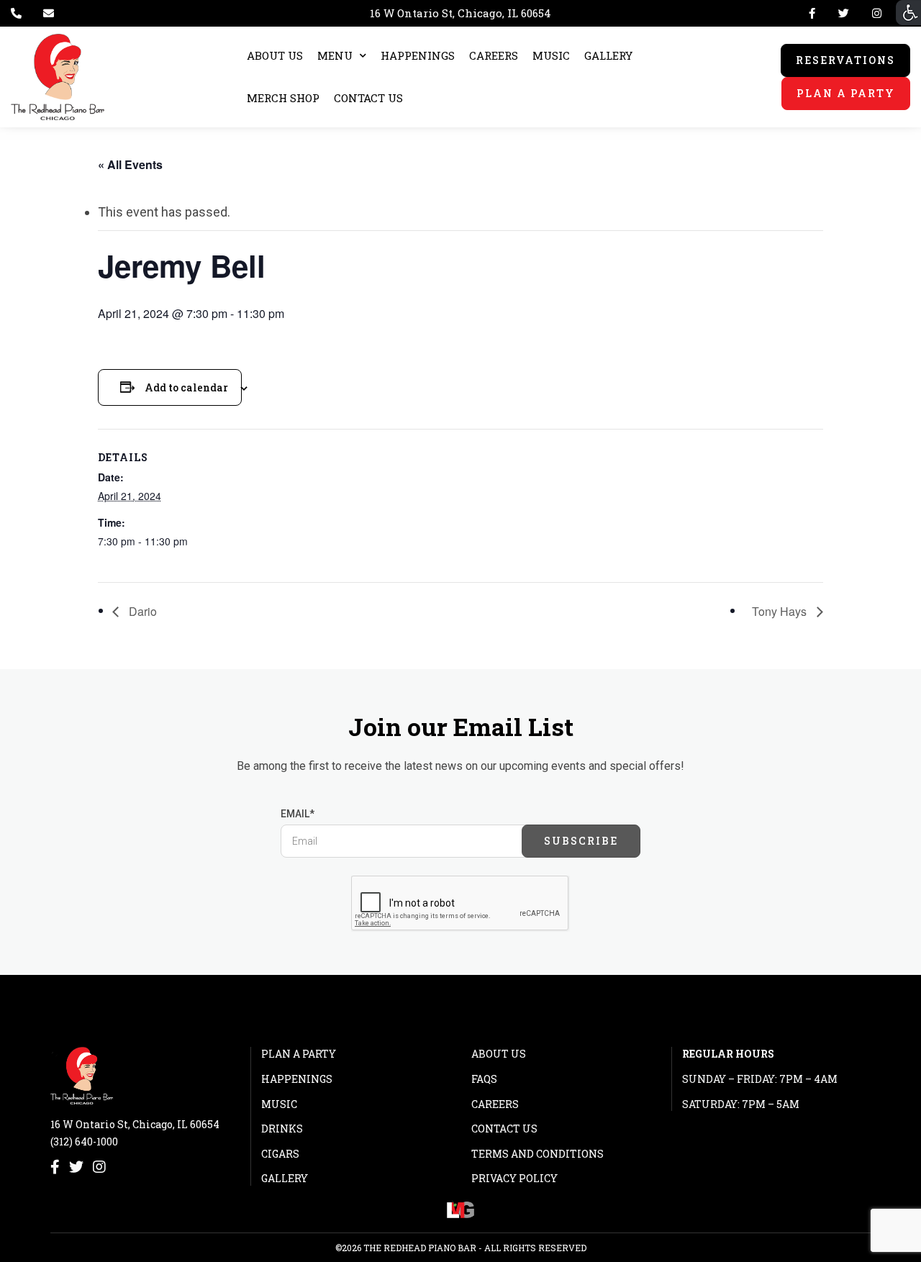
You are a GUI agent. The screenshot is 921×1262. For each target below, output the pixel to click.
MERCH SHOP (283, 98)
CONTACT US (368, 98)
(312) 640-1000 (84, 1141)
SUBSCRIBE (581, 841)
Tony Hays (780, 611)
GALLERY (608, 55)
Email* (297, 814)
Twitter (844, 13)
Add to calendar (186, 387)
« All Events (130, 164)
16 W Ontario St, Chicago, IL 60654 (460, 13)
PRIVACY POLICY (514, 1178)
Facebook (812, 13)
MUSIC (551, 55)
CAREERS (493, 55)
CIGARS (280, 1154)
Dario (141, 611)
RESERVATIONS (845, 60)
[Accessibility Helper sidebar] (908, 12)
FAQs (484, 1079)
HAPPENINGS (418, 55)
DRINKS (282, 1128)
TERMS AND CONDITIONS (537, 1154)
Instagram (873, 13)
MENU (335, 55)
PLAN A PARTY (846, 93)
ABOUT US (275, 55)
